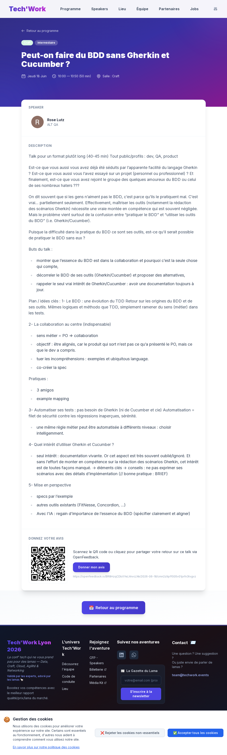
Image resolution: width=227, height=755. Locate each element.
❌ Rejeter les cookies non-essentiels (129, 733)
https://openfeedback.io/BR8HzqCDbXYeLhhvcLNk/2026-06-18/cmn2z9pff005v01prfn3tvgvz (134, 576)
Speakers (99, 9)
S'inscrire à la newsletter (141, 694)
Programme (70, 9)
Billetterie (96, 669)
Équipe (142, 9)
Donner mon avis (91, 567)
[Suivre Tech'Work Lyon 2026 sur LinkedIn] (121, 654)
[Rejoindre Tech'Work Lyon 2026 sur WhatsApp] (133, 654)
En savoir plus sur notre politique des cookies (46, 747)
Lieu (122, 9)
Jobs (194, 9)
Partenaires (169, 9)
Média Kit (96, 683)
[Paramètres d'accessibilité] (215, 8)
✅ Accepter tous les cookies (195, 733)
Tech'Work (27, 9)
